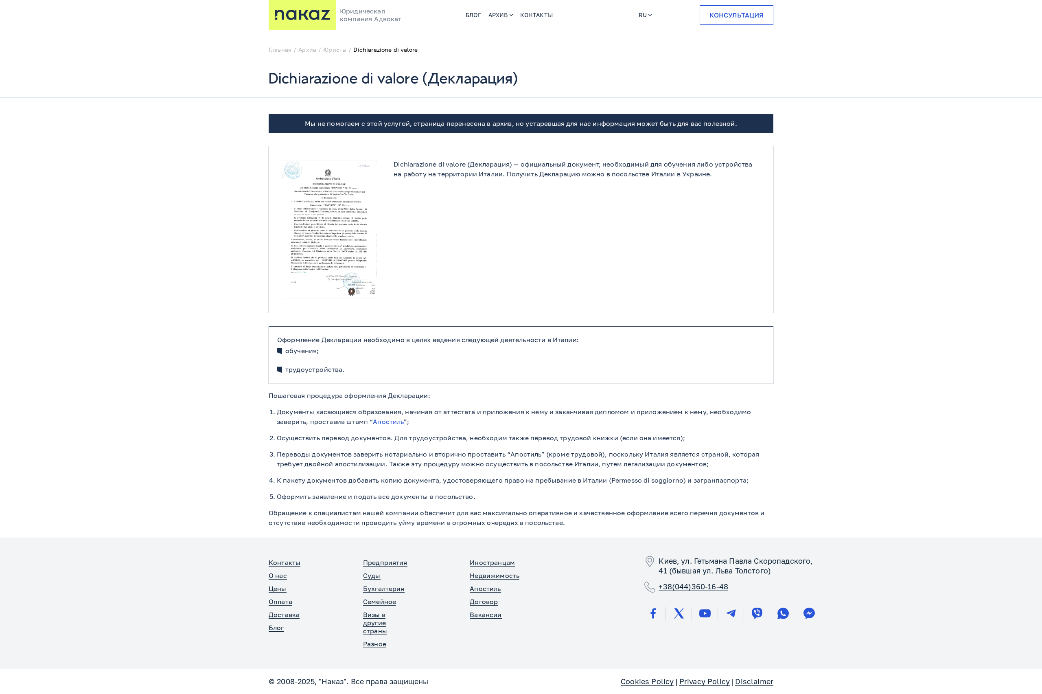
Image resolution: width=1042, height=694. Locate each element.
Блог (473, 14)
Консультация (736, 15)
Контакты (536, 14)
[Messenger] (809, 613)
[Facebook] (652, 613)
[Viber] (757, 613)
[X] (678, 613)
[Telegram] (731, 613)
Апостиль (388, 421)
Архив (498, 14)
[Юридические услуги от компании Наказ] (302, 15)
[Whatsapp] (783, 613)
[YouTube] (705, 613)
